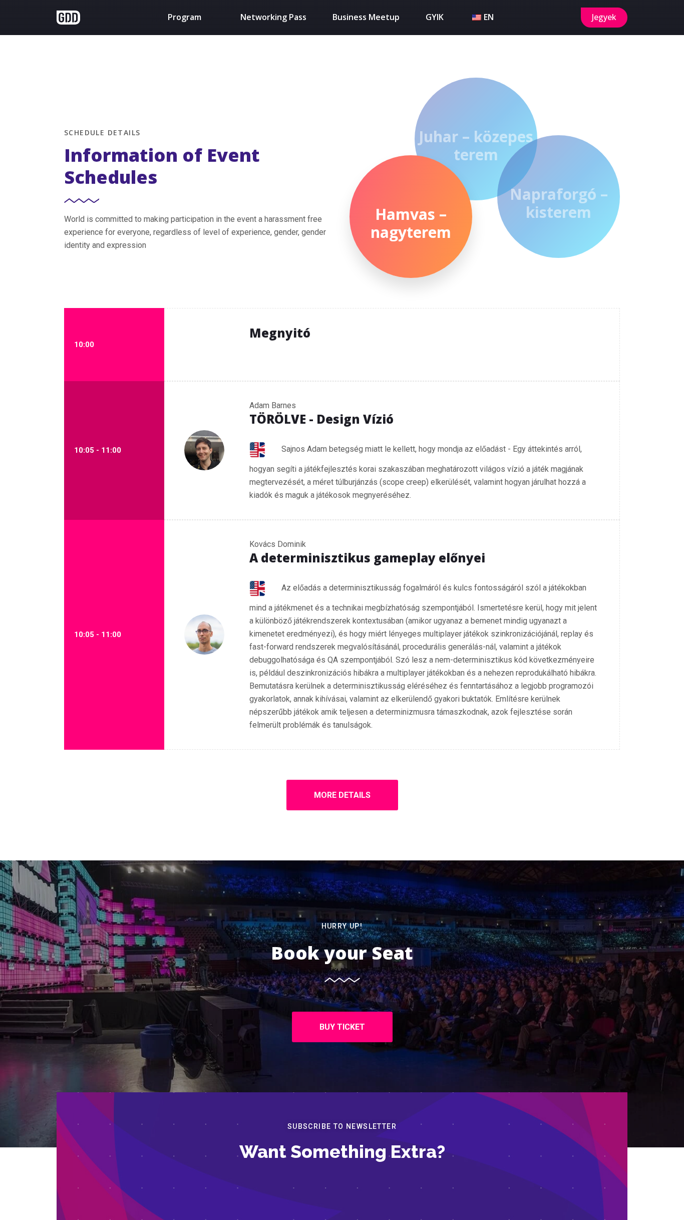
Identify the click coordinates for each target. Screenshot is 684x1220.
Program (184, 17)
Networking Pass (273, 17)
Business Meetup (366, 17)
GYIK (435, 17)
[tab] (411, 216)
